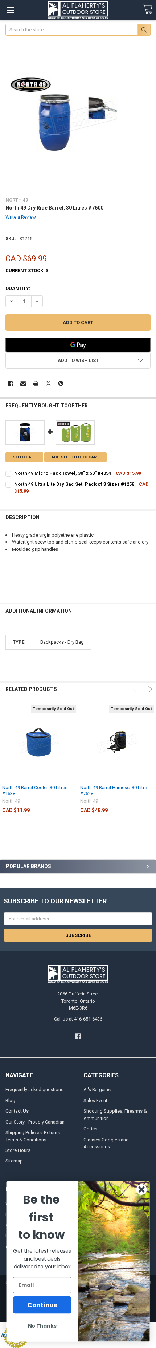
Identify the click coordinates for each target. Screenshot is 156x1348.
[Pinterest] (61, 383)
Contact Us (17, 1111)
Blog (10, 1100)
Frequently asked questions (34, 1089)
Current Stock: (26, 270)
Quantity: (17, 288)
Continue (42, 1304)
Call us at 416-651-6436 (78, 1019)
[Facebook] (10, 383)
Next (149, 689)
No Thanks (42, 1325)
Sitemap (14, 1161)
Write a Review (20, 217)
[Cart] (147, 9)
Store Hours (17, 1150)
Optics (90, 1129)
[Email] (23, 383)
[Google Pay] (78, 345)
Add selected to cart (75, 457)
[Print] (35, 383)
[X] (48, 383)
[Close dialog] (141, 1189)
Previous (136, 689)
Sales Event (95, 1100)
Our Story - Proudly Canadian (35, 1122)
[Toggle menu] (10, 10)
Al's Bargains (97, 1089)
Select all (24, 457)
